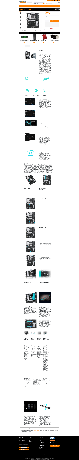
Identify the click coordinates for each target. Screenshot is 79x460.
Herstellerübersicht (36, 430)
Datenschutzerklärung (42, 444)
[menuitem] (49, 0)
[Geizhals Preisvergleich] (55, 438)
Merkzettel (52, 0)
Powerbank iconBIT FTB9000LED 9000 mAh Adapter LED (54, 40)
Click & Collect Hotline (24, 449)
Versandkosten (37, 458)
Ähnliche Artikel (22, 32)
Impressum (30, 441)
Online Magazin (49, 3)
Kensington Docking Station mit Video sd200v (34, 40)
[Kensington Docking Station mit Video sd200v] (34, 37)
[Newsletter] (55, 440)
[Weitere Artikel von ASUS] (57, 9)
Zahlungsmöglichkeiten (42, 440)
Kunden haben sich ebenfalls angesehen (37, 32)
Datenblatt (27, 46)
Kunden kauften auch (27, 32)
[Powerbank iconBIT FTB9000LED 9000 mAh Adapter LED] (54, 37)
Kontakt (30, 440)
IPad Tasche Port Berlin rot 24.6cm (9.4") (44, 40)
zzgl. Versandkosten (50, 14)
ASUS (51, 24)
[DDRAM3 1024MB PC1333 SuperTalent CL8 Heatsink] (24, 37)
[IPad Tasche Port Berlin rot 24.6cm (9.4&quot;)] (44, 37)
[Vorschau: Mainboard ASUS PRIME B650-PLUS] (20, 13)
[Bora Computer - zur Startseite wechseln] (23, 2)
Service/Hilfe (58, 0)
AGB (40, 448)
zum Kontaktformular (24, 447)
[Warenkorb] (56, 2)
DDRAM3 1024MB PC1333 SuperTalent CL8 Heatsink (24, 40)
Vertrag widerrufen (55, 445)
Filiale (55, 0)
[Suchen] (43, 3)
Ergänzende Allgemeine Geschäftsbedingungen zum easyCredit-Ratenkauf (44, 446)
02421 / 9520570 (22, 440)
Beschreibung (22, 46)
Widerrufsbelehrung (42, 447)
